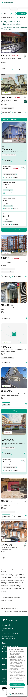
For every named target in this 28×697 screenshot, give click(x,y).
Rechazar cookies (17, 689)
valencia (5, 8)
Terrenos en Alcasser (6, 600)
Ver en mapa (17, 69)
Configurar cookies (17, 693)
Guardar (23, 13)
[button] (3, 43)
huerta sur (14, 8)
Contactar (7, 69)
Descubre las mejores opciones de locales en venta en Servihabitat (14, 612)
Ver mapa (15, 177)
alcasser (22, 8)
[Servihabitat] (9, 2)
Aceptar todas (17, 685)
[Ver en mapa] (12, 177)
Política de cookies (18, 680)
